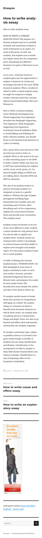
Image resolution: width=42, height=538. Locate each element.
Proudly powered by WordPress (23, 534)
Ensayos (9, 8)
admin (9, 371)
